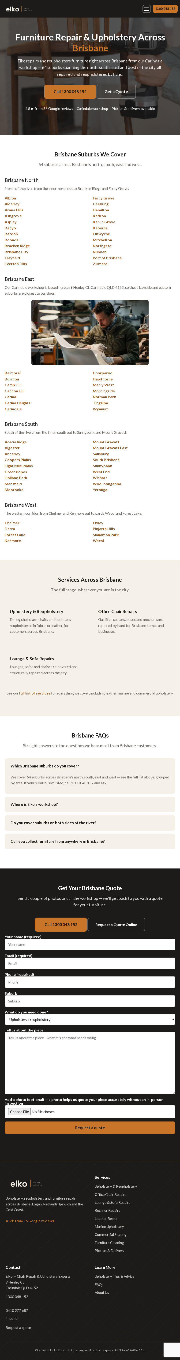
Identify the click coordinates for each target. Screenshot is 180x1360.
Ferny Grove (103, 198)
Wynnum (101, 409)
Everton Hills (16, 263)
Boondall (12, 240)
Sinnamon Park (106, 534)
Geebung (101, 204)
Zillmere (100, 263)
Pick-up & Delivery (109, 1250)
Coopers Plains (18, 459)
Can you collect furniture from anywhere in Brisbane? (58, 841)
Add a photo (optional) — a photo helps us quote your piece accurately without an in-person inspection (84, 1101)
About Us (102, 1292)
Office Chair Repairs (110, 1194)
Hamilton (101, 210)
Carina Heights (17, 403)
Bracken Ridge (17, 245)
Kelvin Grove (104, 222)
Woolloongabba (107, 483)
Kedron (99, 215)
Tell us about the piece (24, 1030)
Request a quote (18, 1327)
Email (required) (18, 956)
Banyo (10, 228)
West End (101, 472)
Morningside (104, 391)
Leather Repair (106, 1218)
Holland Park (16, 477)
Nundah (99, 252)
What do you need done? (26, 1012)
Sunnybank (102, 465)
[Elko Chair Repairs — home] (18, 8)
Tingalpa (100, 403)
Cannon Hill (14, 391)
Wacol (98, 540)
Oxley (98, 523)
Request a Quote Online (116, 924)
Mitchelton (102, 240)
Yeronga (100, 489)
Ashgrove (13, 215)
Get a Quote (116, 91)
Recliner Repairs (107, 1210)
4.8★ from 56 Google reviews (49, 108)
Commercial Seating (111, 1234)
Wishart (100, 477)
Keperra (100, 228)
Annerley (12, 454)
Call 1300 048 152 (70, 91)
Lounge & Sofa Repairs (112, 1202)
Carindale (13, 409)
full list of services (34, 693)
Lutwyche (101, 233)
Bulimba (12, 379)
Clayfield (12, 258)
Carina (10, 396)
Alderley (12, 204)
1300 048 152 (165, 9)
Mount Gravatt (106, 442)
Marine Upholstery (109, 1226)
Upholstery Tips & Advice (114, 1276)
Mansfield (13, 483)
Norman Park (104, 396)
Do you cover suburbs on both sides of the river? (54, 822)
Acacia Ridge (16, 442)
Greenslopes (16, 472)
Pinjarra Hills (104, 528)
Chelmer (12, 523)
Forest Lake (15, 534)
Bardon (11, 233)
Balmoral (13, 373)
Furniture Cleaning (109, 1243)
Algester (12, 447)
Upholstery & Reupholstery (116, 1186)
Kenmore (13, 540)
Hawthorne (103, 379)
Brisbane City (16, 252)
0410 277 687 (17, 1310)
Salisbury (101, 454)
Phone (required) (19, 975)
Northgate (102, 245)
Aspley (11, 222)
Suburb (11, 993)
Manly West (103, 385)
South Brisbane (106, 459)
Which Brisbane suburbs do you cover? (45, 765)
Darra (10, 528)
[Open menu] (146, 9)
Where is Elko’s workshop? (34, 804)
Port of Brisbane (107, 258)
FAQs (99, 1284)
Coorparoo (102, 373)
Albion (10, 198)
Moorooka (14, 489)
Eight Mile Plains (19, 465)
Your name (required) (23, 937)
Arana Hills (14, 210)
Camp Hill (13, 385)
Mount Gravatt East (110, 447)
